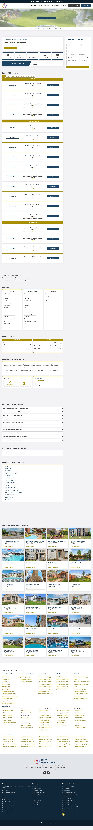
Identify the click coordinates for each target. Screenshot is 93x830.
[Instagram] (44, 772)
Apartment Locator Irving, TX (9, 741)
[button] (32, 408)
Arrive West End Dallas (10, 477)
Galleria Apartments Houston (44, 715)
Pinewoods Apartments (32, 650)
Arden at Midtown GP (76, 562)
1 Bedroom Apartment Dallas (62, 686)
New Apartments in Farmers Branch (81, 693)
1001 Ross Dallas (9, 466)
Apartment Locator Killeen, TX (27, 743)
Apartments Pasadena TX (8, 717)
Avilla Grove (7, 607)
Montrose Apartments (61, 720)
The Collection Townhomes (55, 650)
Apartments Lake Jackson (8, 715)
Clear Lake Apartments (6, 700)
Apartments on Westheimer (7, 698)
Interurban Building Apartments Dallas (13, 492)
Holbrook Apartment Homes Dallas (12, 490)
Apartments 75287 (6, 681)
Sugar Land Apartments (79, 729)
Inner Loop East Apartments (62, 717)
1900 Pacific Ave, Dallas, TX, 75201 (11, 45)
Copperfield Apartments (43, 713)
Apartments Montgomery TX (26, 712)
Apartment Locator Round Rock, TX (28, 744)
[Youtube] (48, 772)
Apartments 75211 (6, 677)
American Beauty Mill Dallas (11, 473)
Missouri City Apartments (44, 724)
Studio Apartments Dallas (61, 689)
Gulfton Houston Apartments (44, 718)
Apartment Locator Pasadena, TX (81, 743)
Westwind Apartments (43, 730)
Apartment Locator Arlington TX (45, 737)
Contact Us (63, 5)
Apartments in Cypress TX (26, 717)
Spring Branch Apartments (44, 725)
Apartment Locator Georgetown (27, 737)
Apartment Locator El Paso (80, 737)
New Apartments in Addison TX (80, 691)
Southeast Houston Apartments (8, 703)
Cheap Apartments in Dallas (43, 691)
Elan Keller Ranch (8, 584)
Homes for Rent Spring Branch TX (27, 682)
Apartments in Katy (78, 725)
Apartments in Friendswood (8, 712)
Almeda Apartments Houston (8, 710)
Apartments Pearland (7, 718)
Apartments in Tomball (79, 713)
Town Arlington (7, 628)
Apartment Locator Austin (44, 736)
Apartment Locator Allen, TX (62, 746)
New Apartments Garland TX (80, 689)
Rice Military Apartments (61, 722)
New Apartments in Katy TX (79, 696)
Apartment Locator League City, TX (10, 746)
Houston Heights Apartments (62, 713)
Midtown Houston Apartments (8, 701)
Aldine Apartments (78, 710)
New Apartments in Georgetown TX (81, 694)
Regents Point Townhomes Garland (35, 541)
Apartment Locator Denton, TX (9, 743)
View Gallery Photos (46, 18)
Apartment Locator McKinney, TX (63, 741)
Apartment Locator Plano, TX (27, 739)
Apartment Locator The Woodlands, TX (82, 744)
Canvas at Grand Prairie (32, 607)
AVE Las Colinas (52, 628)
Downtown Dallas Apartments (21, 39)
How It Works (46, 5)
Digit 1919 (7, 485)
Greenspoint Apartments (79, 717)
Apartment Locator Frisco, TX (45, 741)
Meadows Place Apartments (44, 720)
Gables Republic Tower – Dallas (12, 489)
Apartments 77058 (6, 688)
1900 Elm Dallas (8, 468)
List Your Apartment (55, 5)
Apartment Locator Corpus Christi (45, 739)
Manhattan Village (75, 584)
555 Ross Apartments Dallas (11, 472)
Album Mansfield (8, 650)
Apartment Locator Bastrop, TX (9, 739)
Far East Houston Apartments (27, 727)
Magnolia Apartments (79, 718)
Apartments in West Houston (8, 691)
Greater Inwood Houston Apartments (46, 717)
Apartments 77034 (6, 682)
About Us (40, 5)
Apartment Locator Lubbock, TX (63, 739)
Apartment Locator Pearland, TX (63, 744)
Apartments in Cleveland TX (26, 725)
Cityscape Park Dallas (10, 482)
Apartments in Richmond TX (80, 727)
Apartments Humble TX (25, 723)
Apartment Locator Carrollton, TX (45, 744)
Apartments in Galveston (8, 713)
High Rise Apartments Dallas (26, 681)
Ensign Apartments (75, 628)
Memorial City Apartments (44, 722)
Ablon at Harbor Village (32, 628)
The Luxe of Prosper (9, 562)
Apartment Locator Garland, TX (27, 741)
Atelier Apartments (9, 478)
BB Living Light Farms (76, 607)
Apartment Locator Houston (8, 736)
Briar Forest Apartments (43, 710)
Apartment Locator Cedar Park (81, 739)
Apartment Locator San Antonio (9, 737)
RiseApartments (50, 761)
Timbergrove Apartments (62, 725)
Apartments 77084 (6, 689)
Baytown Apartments (7, 720)
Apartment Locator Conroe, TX (45, 746)
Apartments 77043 (6, 684)
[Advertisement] (32, 269)
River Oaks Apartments (61, 724)
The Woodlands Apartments (80, 720)
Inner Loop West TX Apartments (63, 718)
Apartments (33, 5)
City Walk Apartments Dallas (11, 480)
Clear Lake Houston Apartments (9, 722)
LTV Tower (7, 495)
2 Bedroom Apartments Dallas (62, 688)
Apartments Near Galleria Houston (9, 693)
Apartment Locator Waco (79, 736)
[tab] (4, 76)
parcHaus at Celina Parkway (55, 607)
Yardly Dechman (52, 562)
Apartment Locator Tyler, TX (80, 746)
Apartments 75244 (6, 679)
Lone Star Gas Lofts (9, 494)
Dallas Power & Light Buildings (12, 483)
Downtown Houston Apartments (63, 710)
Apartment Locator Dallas (26, 736)
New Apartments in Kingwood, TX (80, 698)
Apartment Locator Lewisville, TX (9, 744)
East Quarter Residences (10, 487)
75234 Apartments (6, 676)
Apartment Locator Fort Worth (63, 736)
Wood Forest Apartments (26, 728)
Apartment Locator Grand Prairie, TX (82, 741)
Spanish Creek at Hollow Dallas (11, 541)
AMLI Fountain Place (9, 475)
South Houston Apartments (8, 724)
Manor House (8, 499)
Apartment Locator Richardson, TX (28, 746)
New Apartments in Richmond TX (80, 700)
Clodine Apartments (43, 712)
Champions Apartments (79, 715)
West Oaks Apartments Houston (45, 727)
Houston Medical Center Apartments (64, 715)
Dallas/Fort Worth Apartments (9, 39)
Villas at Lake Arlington (54, 584)
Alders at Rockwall (75, 650)
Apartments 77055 (6, 686)
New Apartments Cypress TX (80, 688)
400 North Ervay (8, 470)
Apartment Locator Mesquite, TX (63, 743)
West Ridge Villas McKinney (78, 541)
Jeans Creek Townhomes (32, 562)
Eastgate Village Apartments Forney (57, 541)
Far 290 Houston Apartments (26, 718)
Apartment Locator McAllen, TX (45, 743)
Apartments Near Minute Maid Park (9, 694)
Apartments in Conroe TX (26, 710)
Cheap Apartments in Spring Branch (45, 693)
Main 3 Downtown (9, 497)
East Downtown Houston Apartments (64, 712)
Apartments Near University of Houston (10, 696)
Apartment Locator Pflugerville (63, 737)
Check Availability (8, 546)
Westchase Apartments (43, 729)
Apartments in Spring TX (80, 712)
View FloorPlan (53, 85)
